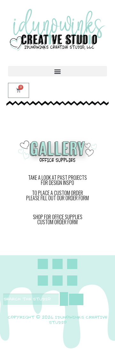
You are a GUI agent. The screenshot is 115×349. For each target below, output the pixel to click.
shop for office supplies (57, 217)
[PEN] (57, 280)
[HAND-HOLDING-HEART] (43, 280)
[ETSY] (57, 264)
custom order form (57, 222)
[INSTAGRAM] (43, 264)
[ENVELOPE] (72, 264)
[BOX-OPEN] (72, 280)
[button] (57, 71)
